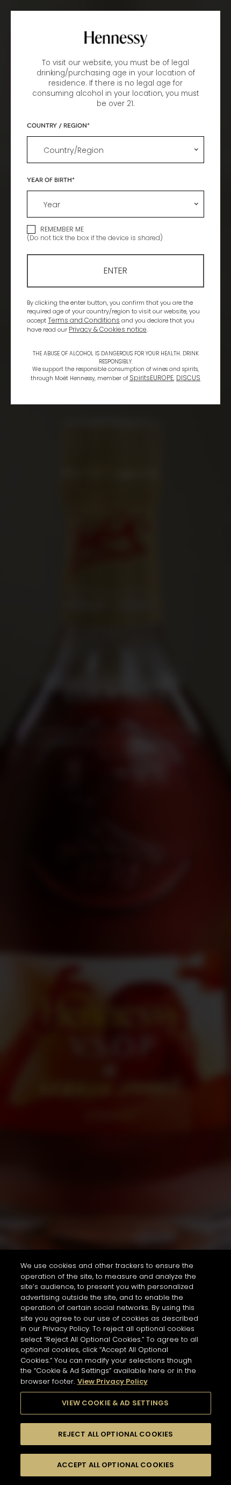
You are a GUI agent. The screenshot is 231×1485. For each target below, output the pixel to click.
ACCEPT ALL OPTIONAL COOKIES (116, 1465)
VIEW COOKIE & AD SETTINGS (115, 1403)
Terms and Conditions (84, 320)
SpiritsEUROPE (151, 377)
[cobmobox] (115, 149)
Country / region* (58, 125)
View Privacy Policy (112, 1381)
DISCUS (188, 377)
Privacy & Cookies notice (108, 329)
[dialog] (115, 742)
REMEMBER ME (62, 229)
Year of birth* (51, 179)
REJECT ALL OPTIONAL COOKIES (116, 1434)
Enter (115, 270)
